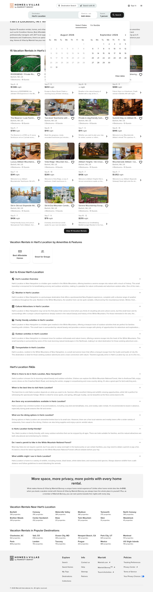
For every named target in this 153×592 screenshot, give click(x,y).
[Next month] (125, 35)
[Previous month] (50, 35)
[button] (53, 15)
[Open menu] (141, 5)
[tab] (67, 5)
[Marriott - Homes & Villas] (25, 5)
